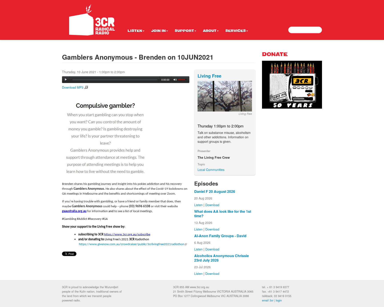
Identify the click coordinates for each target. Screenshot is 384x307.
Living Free (209, 75)
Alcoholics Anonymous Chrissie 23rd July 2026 (221, 258)
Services (235, 31)
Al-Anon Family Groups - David (220, 235)
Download (212, 205)
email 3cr (267, 300)
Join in (158, 31)
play (66, 79)
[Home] (92, 20)
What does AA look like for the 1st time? (222, 213)
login (279, 300)
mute (175, 79)
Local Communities (211, 169)
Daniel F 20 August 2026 (214, 191)
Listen (135, 31)
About (209, 31)
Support (184, 31)
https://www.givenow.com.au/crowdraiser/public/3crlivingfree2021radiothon (133, 244)
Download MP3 (72, 87)
